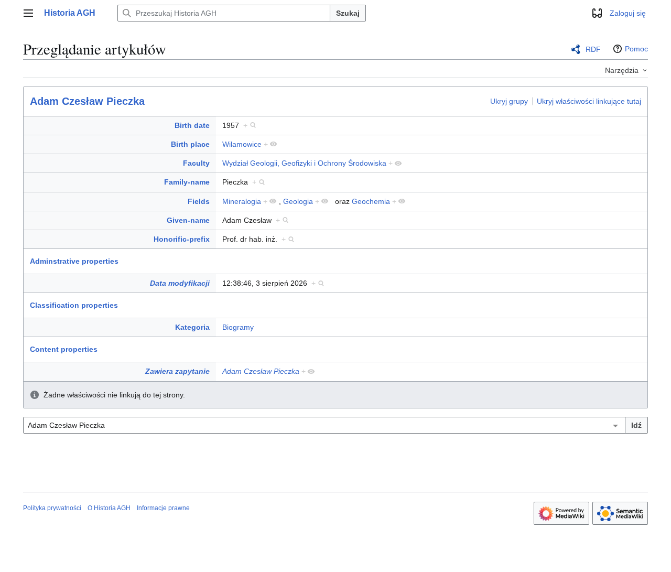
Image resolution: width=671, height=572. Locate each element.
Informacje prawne (163, 508)
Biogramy (238, 327)
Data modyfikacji (180, 283)
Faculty (196, 163)
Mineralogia (241, 201)
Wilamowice (242, 144)
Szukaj (348, 13)
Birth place (190, 144)
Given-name (188, 220)
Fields (199, 201)
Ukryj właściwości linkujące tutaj (589, 100)
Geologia (298, 201)
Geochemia (371, 201)
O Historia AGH (109, 508)
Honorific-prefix (182, 239)
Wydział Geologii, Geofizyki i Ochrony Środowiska (304, 163)
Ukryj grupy (509, 100)
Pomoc (636, 49)
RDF (593, 49)
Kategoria (192, 327)
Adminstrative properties (74, 261)
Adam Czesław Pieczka (87, 101)
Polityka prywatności (52, 508)
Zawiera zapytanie (177, 371)
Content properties (64, 349)
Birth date (192, 125)
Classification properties (74, 305)
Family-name (187, 182)
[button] (28, 13)
